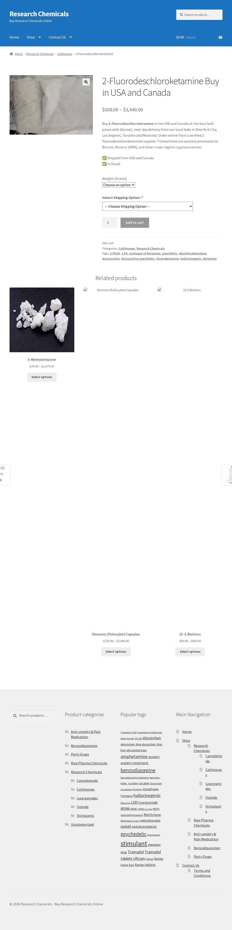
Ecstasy (137, 789)
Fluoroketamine (167, 259)
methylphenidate (150, 821)
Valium (149, 859)
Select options (41, 377)
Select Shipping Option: (122, 197)
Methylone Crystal (130, 820)
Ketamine (210, 259)
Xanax (158, 858)
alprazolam (152, 737)
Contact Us (57, 37)
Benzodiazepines (84, 745)
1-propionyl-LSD (129, 732)
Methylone (152, 814)
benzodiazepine (138, 770)
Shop (31, 37)
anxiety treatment (134, 763)
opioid (126, 826)
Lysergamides (87, 798)
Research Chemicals (39, 13)
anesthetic (169, 253)
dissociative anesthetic (138, 259)
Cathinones (64, 54)
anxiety (154, 756)
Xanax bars (127, 865)
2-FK (124, 253)
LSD (134, 802)
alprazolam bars (136, 750)
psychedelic (133, 834)
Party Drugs (80, 754)
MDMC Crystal (145, 809)
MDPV (156, 809)
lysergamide (148, 802)
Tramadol (136, 851)
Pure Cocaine (153, 834)
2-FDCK (115, 253)
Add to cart (135, 222)
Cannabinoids (87, 780)
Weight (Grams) (114, 178)
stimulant (134, 843)
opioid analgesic (144, 826)
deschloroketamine (192, 253)
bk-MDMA (133, 783)
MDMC (134, 809)
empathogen (151, 789)
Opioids (83, 806)
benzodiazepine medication (135, 777)
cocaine (144, 783)
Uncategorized (82, 824)
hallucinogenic (190, 259)
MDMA (125, 808)
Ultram (139, 858)
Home (14, 37)
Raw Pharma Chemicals (89, 763)
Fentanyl (127, 796)
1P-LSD (138, 738)
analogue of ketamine (144, 253)
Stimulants (85, 815)
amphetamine (134, 756)
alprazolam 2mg (131, 744)
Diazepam (156, 783)
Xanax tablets (145, 865)
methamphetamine (132, 815)
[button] (86, 82)
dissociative (111, 259)
